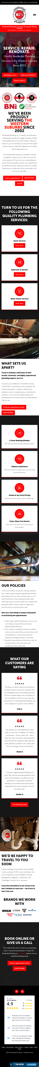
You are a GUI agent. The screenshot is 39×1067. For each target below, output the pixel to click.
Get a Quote (10, 1047)
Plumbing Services (10, 75)
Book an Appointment (12, 178)
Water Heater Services (20, 299)
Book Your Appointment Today (13, 407)
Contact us (22, 953)
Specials (19, 184)
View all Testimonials (19, 805)
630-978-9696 (29, 178)
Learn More (19, 245)
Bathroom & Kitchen (28, 75)
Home (3, 1047)
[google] (22, 991)
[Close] (11, 1064)
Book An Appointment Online (19, 963)
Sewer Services (19, 241)
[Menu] (35, 15)
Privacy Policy (19, 1047)
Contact (26, 1047)
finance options (19, 81)
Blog (31, 1047)
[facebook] (17, 991)
